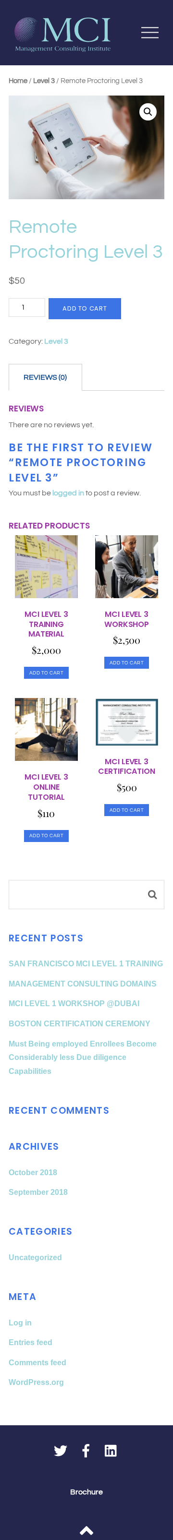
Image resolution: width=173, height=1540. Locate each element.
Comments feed (37, 1363)
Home (18, 80)
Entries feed (30, 1342)
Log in (20, 1323)
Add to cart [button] (46, 672)
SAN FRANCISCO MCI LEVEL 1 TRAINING (86, 964)
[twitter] (60, 1452)
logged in (68, 493)
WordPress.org (36, 1382)
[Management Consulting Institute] (62, 46)
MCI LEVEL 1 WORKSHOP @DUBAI (74, 1003)
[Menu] (150, 32)
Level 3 (44, 80)
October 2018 (33, 1172)
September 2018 (38, 1192)
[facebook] (86, 1452)
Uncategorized (35, 1257)
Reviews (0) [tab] (45, 377)
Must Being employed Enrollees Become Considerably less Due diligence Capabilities (83, 1058)
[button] (148, 111)
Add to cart (84, 308)
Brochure (86, 1492)
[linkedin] (111, 1452)
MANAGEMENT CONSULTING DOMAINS (83, 984)
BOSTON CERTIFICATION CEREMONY (79, 1024)
